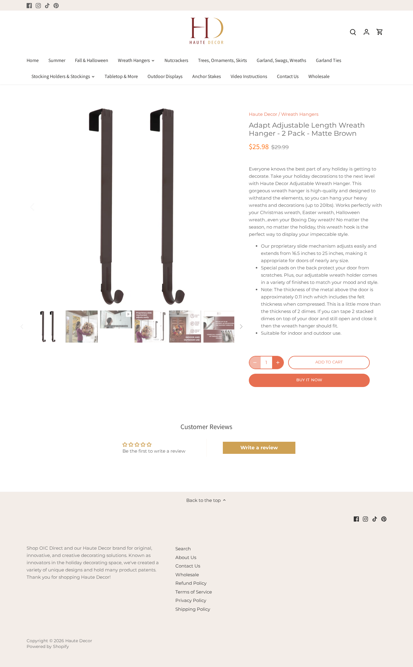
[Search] (353, 31)
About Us (185, 557)
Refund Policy (191, 583)
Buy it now (309, 380)
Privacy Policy (190, 600)
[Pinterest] (56, 5)
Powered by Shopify (48, 646)
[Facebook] (29, 5)
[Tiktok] (47, 5)
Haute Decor (263, 114)
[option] (132, 206)
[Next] (225, 206)
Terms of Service (193, 592)
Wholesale (187, 575)
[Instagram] (38, 5)
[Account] (366, 31)
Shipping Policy (192, 609)
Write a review (259, 448)
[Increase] (278, 362)
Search (183, 548)
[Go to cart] (379, 31)
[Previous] (40, 206)
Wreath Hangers (299, 114)
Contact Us (187, 566)
